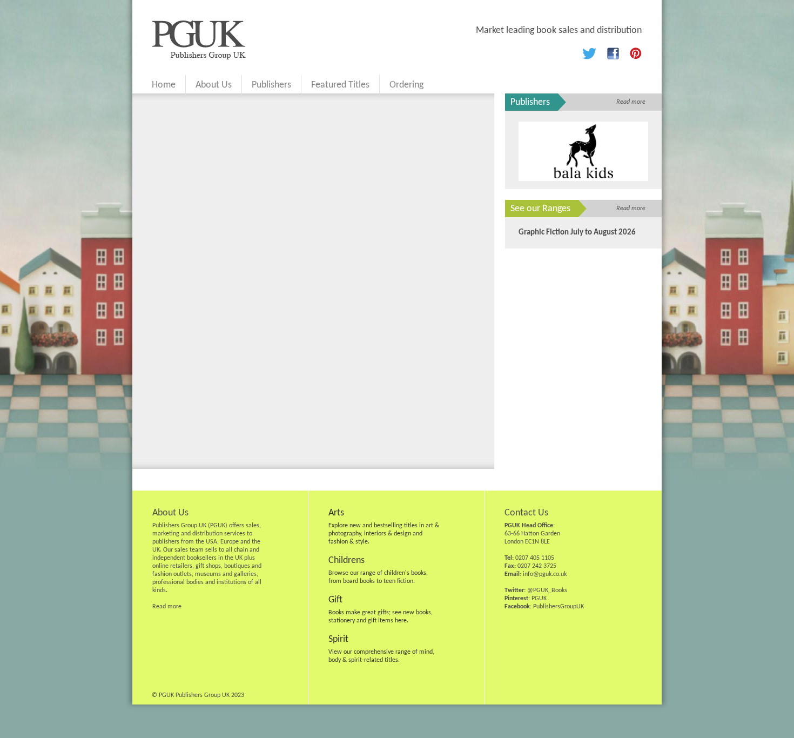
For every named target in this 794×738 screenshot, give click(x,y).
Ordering (406, 85)
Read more (630, 102)
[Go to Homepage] (199, 57)
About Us (214, 85)
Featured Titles (340, 85)
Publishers (271, 85)
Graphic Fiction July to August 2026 (577, 233)
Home (164, 85)
